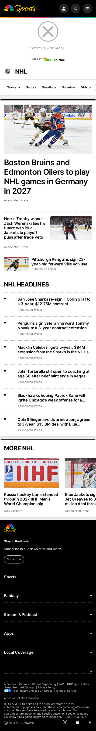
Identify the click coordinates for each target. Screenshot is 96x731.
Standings (49, 87)
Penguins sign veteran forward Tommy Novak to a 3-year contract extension (53, 325)
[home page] (21, 8)
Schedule (68, 87)
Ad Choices (27, 687)
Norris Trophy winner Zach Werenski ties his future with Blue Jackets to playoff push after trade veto (24, 228)
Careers (24, 684)
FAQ (61, 684)
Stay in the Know (16, 541)
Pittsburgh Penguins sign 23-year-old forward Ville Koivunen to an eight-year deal (60, 261)
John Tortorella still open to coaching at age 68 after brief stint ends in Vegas (53, 373)
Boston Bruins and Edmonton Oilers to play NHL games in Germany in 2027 (46, 177)
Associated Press (16, 200)
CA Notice (46, 690)
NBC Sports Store (78, 684)
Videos (86, 87)
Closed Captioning (44, 684)
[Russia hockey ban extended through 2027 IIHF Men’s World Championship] (31, 473)
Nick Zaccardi (13, 511)
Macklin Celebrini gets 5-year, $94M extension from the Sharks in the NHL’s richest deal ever (53, 349)
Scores (31, 87)
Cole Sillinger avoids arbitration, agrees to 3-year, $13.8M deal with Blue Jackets (53, 421)
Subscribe (14, 559)
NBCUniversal (30, 698)
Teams (11, 87)
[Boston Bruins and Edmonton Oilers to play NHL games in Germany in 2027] (48, 129)
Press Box (11, 687)
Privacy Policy (46, 687)
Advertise (10, 684)
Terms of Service (66, 690)
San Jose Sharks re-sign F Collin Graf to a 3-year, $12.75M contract (53, 301)
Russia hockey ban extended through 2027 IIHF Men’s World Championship (31, 499)
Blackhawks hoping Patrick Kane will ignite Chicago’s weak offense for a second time (51, 397)
